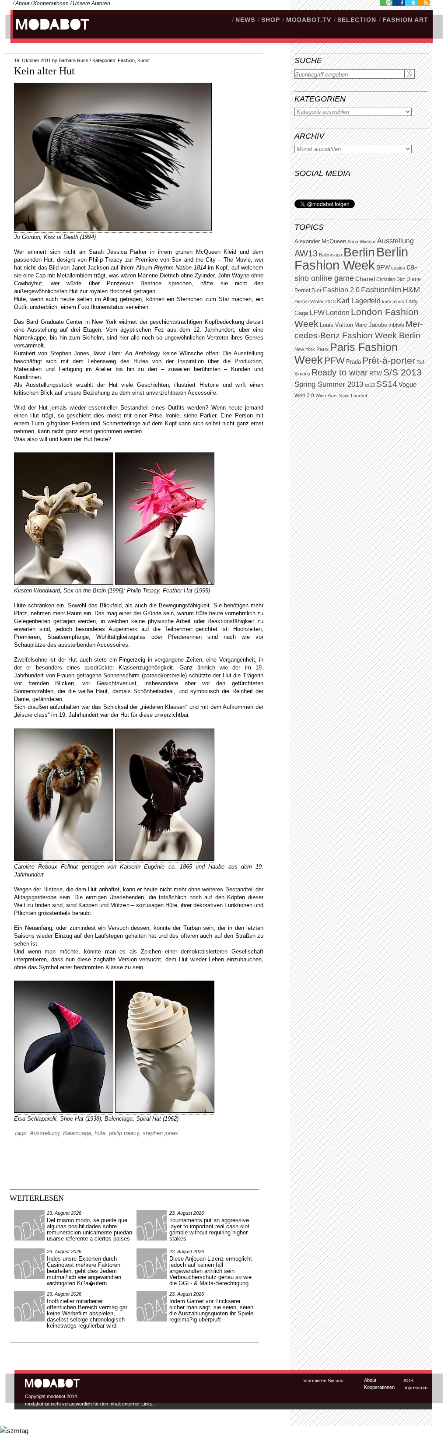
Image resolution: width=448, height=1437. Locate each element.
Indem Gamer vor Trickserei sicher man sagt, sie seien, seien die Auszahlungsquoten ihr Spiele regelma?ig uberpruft (211, 1310)
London (338, 312)
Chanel (365, 278)
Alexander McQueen (320, 241)
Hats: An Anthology (135, 353)
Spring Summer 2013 (328, 384)
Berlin (359, 252)
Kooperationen (51, 3)
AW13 (306, 253)
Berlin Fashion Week (351, 258)
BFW (383, 267)
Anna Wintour (361, 241)
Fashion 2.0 (341, 290)
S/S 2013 (402, 372)
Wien (320, 395)
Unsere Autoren (91, 3)
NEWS (245, 19)
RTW (375, 373)
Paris (322, 349)
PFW (334, 360)
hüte (99, 1133)
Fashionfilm (381, 289)
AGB (408, 1380)
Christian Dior (390, 279)
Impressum (415, 1387)
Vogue (407, 384)
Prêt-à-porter (388, 360)
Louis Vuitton (336, 325)
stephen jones (160, 1133)
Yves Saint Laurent (347, 395)
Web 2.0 (304, 396)
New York (304, 349)
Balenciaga (330, 254)
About (22, 3)
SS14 (386, 384)
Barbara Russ (73, 60)
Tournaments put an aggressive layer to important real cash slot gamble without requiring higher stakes (209, 1229)
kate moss (393, 301)
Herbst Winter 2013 (315, 301)
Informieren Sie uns (322, 1380)
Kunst (143, 60)
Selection (356, 19)
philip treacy (124, 1133)
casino (398, 267)
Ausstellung (395, 241)
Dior (317, 290)
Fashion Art (405, 19)
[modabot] (48, 33)
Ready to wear (340, 372)
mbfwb (396, 325)
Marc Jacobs (370, 325)
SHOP (270, 19)
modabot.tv (308, 19)
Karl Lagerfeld (359, 301)
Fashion (126, 60)
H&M (411, 289)
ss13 (369, 385)
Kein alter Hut (44, 71)
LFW (317, 312)
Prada (353, 362)
